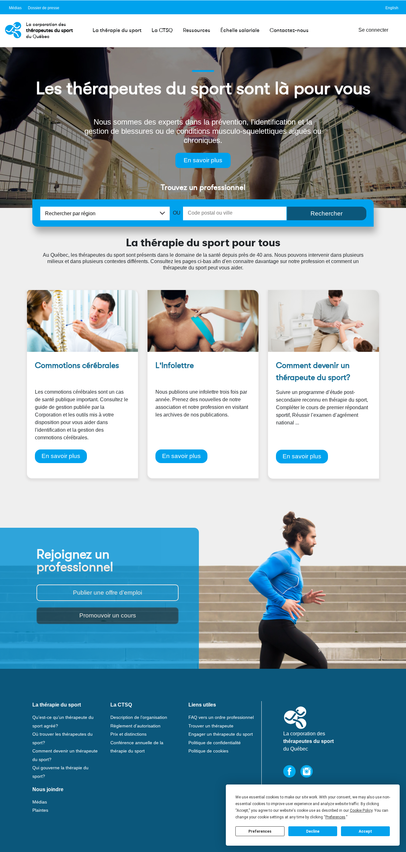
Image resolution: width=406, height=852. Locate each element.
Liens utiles (202, 704)
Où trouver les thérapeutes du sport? (62, 738)
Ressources (196, 30)
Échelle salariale (239, 30)
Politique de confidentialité (214, 742)
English (391, 8)
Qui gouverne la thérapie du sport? (60, 772)
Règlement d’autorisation (135, 725)
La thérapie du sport (117, 30)
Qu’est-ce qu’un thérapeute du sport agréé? (63, 721)
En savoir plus (203, 160)
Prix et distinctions (128, 734)
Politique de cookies (208, 750)
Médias (15, 8)
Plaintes (40, 810)
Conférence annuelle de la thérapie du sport (136, 747)
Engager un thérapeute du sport (220, 734)
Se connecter (373, 30)
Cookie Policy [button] (361, 810)
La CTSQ (162, 30)
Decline (312, 831)
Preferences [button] (335, 817)
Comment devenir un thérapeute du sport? (65, 755)
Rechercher (327, 213)
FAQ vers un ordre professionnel (221, 717)
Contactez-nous (289, 30)
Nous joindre (47, 789)
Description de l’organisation (138, 717)
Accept (365, 831)
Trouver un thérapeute (210, 725)
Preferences (260, 831)
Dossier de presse (43, 8)
